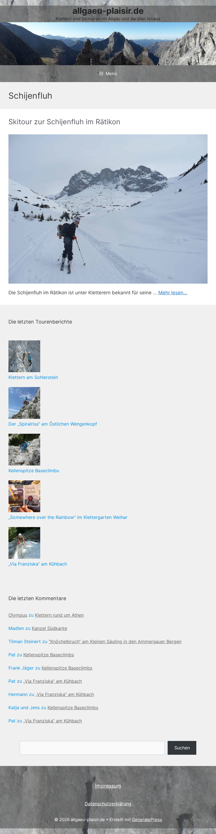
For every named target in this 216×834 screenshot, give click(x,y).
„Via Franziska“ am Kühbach (37, 564)
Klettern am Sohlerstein (33, 377)
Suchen (182, 748)
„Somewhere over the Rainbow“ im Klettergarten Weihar (67, 517)
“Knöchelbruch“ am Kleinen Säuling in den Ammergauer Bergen (115, 641)
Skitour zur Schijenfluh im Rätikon (64, 121)
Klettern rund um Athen (59, 615)
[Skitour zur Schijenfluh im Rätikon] (108, 209)
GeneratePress (147, 819)
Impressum (108, 786)
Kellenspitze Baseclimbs (33, 470)
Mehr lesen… (172, 292)
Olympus (17, 615)
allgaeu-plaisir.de (108, 11)
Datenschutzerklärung (108, 803)
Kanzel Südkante (49, 628)
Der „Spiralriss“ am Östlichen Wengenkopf (52, 424)
